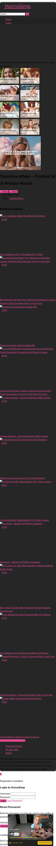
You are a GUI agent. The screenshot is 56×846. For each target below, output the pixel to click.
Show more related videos (12, 740)
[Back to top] (1, 774)
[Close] (1, 777)
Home (8, 19)
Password (5, 797)
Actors (8, 23)
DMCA (8, 753)
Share (14, 192)
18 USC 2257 (12, 750)
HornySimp (17, 6)
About (4, 192)
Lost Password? (14, 800)
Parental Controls (13, 746)
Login (3, 801)
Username (5, 794)
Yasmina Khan (16, 198)
